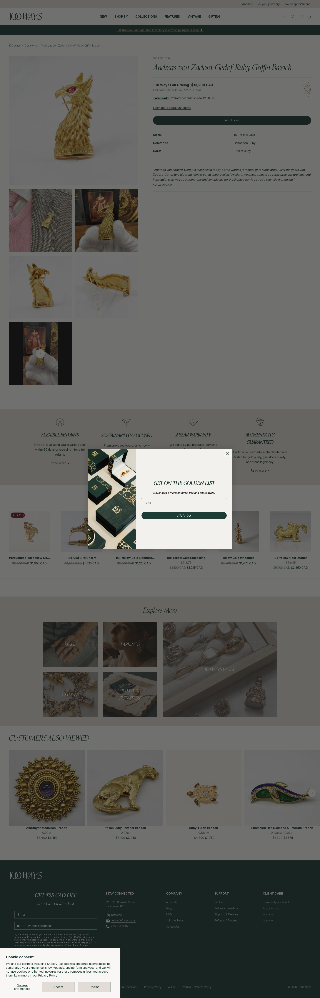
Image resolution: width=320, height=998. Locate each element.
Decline (94, 987)
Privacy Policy (47, 975)
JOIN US (184, 515)
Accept (58, 987)
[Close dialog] (227, 453)
